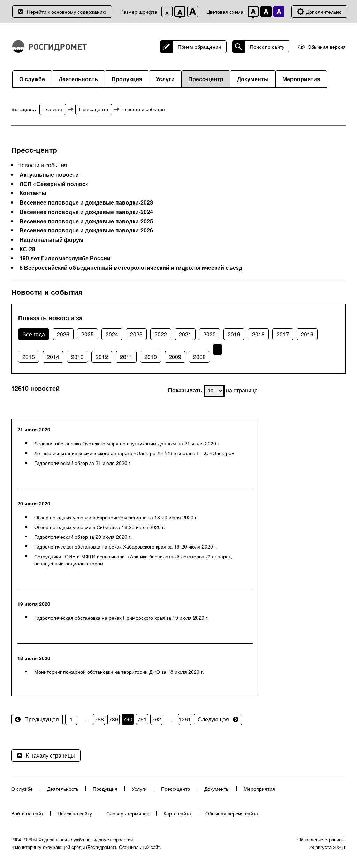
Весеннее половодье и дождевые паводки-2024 (86, 212)
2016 (307, 334)
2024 (112, 334)
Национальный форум (51, 240)
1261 (184, 719)
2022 (160, 334)
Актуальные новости (49, 174)
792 (156, 719)
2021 (185, 334)
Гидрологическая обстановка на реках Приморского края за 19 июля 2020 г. (121, 617)
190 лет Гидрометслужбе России (65, 258)
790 (127, 719)
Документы (253, 79)
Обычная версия (326, 47)
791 (142, 719)
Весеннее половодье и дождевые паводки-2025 (86, 221)
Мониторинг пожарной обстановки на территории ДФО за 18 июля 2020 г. (119, 671)
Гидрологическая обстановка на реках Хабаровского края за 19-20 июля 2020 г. (126, 546)
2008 (199, 357)
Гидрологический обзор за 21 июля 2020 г (82, 462)
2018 (258, 334)
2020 (209, 334)
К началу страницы (50, 755)
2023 (136, 334)
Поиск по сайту (267, 46)
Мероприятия (301, 79)
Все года (33, 334)
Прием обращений (199, 46)
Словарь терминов (127, 813)
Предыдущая (41, 719)
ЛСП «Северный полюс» (54, 184)
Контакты (33, 193)
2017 (282, 334)
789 (113, 719)
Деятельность (78, 79)
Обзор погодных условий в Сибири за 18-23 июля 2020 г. (99, 526)
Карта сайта (177, 813)
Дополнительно (324, 11)
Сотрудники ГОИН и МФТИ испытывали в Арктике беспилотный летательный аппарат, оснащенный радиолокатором (133, 560)
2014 (53, 357)
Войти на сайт (27, 813)
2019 (234, 334)
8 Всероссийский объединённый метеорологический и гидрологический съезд (131, 267)
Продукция (127, 79)
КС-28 (27, 249)
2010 (150, 357)
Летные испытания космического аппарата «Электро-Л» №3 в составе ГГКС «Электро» (134, 453)
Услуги (165, 79)
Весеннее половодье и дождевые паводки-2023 (86, 202)
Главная (52, 109)
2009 (175, 357)
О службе (32, 79)
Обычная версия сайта (231, 813)
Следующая (213, 719)
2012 (102, 357)
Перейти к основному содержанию (66, 11)
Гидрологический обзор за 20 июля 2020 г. (83, 536)
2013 (77, 357)
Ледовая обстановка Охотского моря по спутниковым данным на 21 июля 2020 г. (127, 443)
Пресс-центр (205, 79)
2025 (87, 334)
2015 (28, 357)
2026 (63, 334)
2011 (126, 357)
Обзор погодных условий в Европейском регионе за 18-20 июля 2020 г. (116, 517)
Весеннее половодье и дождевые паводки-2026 (86, 230)
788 (99, 719)
